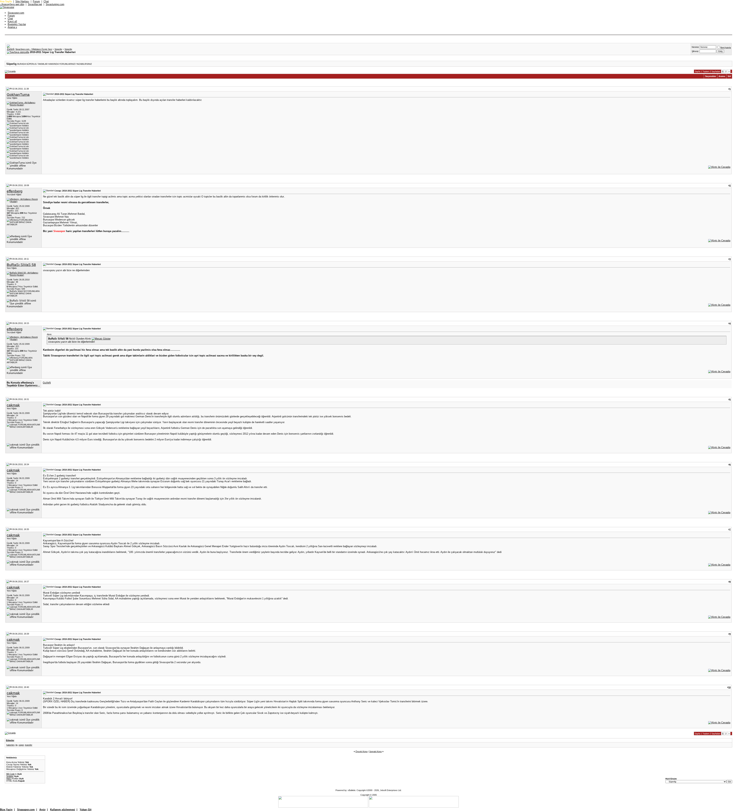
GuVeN (47, 382)
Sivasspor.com (16, 12)
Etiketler (10, 740)
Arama (12, 27)
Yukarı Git (85, 809)
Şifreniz (695, 51)
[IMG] (9, 778)
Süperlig (58, 49)
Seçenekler (710, 76)
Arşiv (42, 809)
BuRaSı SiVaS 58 (21, 265)
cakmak (13, 405)
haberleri (10, 745)
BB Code (10, 774)
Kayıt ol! (12, 21)
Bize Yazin (6, 809)
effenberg (14, 191)
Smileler (10, 776)
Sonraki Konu (375, 751)
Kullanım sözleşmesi (62, 809)
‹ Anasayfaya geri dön (12, 4)
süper (21, 745)
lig (16, 745)
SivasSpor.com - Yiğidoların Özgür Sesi (33, 49)
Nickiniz (695, 47)
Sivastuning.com (55, 4)
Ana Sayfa (6, 1)
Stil (729, 76)
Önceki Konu (361, 751)
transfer (28, 745)
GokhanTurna (18, 95)
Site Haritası (22, 1)
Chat (46, 1)
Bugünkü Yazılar (17, 24)
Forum (36, 1)
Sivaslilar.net (35, 4)
